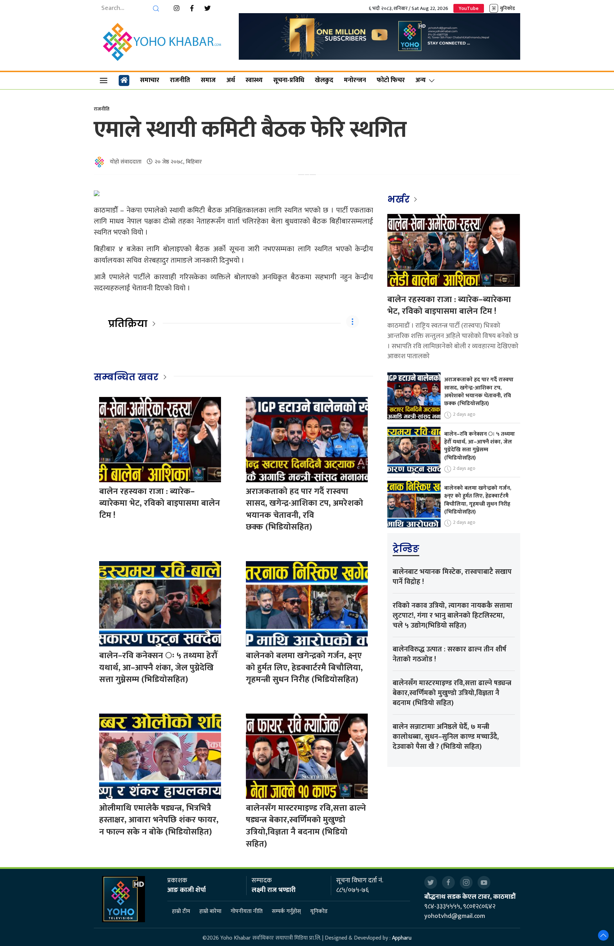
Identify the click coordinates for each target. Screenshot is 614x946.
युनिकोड (507, 8)
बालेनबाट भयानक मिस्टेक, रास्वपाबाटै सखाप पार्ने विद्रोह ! (452, 577)
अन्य (420, 80)
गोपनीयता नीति (247, 911)
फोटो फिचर (391, 80)
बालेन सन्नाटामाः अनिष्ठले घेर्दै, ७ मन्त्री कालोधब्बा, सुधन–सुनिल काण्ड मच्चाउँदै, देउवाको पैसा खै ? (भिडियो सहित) (446, 737)
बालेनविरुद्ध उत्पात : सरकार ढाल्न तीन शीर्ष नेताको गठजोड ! (449, 654)
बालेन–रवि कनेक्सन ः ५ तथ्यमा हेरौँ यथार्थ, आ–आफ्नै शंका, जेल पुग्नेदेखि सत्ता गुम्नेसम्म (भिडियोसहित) (158, 668)
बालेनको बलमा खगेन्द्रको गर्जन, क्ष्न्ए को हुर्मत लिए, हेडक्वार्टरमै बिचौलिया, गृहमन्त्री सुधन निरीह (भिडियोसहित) (304, 668)
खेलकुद (324, 80)
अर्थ (230, 80)
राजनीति (180, 80)
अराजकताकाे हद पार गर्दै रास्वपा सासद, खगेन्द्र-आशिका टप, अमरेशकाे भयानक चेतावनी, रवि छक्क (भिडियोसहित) (304, 509)
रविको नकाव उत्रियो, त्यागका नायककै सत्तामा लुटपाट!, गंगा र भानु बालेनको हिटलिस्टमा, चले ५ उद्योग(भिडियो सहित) (452, 615)
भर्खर (399, 199)
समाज (208, 80)
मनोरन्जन (355, 80)
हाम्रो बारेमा (210, 911)
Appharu (401, 938)
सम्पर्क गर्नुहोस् (286, 911)
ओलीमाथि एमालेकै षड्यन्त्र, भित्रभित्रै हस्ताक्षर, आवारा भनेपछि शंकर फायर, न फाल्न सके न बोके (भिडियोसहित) (159, 820)
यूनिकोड (319, 911)
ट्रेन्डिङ (406, 548)
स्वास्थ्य (254, 80)
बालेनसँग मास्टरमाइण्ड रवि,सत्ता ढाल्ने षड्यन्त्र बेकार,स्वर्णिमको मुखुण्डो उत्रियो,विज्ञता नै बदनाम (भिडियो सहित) (306, 826)
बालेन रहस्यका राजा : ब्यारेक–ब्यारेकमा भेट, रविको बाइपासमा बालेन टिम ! (159, 503)
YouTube (469, 8)
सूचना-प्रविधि (288, 80)
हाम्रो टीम (181, 911)
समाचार (149, 80)
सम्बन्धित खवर (126, 377)
